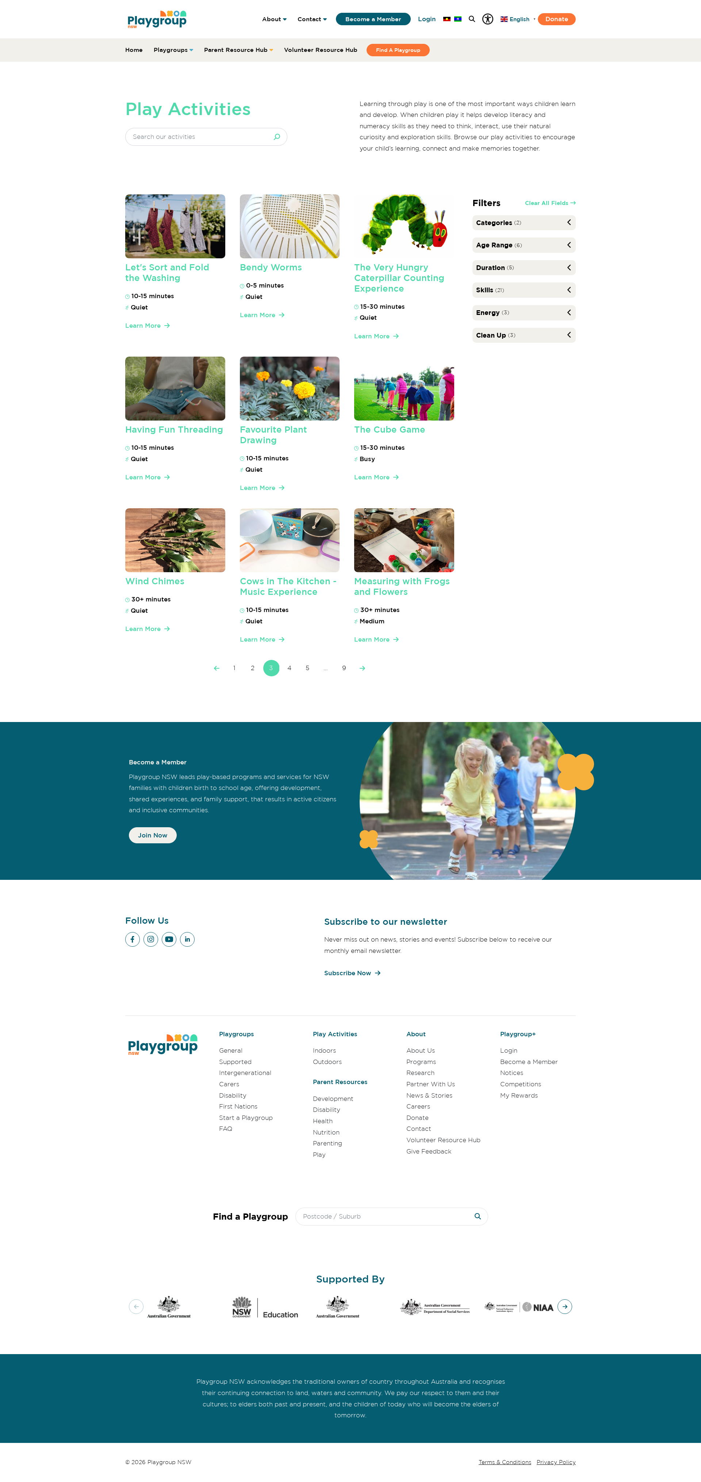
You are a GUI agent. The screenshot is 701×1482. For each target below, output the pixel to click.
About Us (420, 1050)
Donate (556, 18)
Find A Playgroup (398, 50)
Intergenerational (245, 1072)
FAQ (225, 1128)
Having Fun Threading (174, 429)
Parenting (327, 1143)
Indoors (324, 1050)
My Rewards (519, 1095)
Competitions (520, 1084)
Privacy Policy (556, 1462)
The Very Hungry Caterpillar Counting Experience (399, 277)
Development (333, 1098)
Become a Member (373, 19)
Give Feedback (429, 1151)
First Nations (238, 1106)
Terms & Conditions (505, 1462)
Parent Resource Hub (236, 49)
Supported (235, 1062)
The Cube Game (389, 429)
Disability (232, 1095)
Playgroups (171, 49)
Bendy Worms (271, 267)
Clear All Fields (546, 203)
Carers (229, 1084)
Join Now (153, 835)
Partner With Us (430, 1084)
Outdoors (327, 1062)
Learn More (143, 325)
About (271, 19)
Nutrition (326, 1132)
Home (134, 49)
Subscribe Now (347, 972)
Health (323, 1121)
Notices (511, 1072)
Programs (421, 1062)
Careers (418, 1106)
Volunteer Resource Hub (320, 49)
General (230, 1050)
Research (420, 1072)
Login (427, 18)
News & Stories (429, 1095)
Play (319, 1154)
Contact (309, 19)
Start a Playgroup (246, 1117)
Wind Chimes (154, 581)
